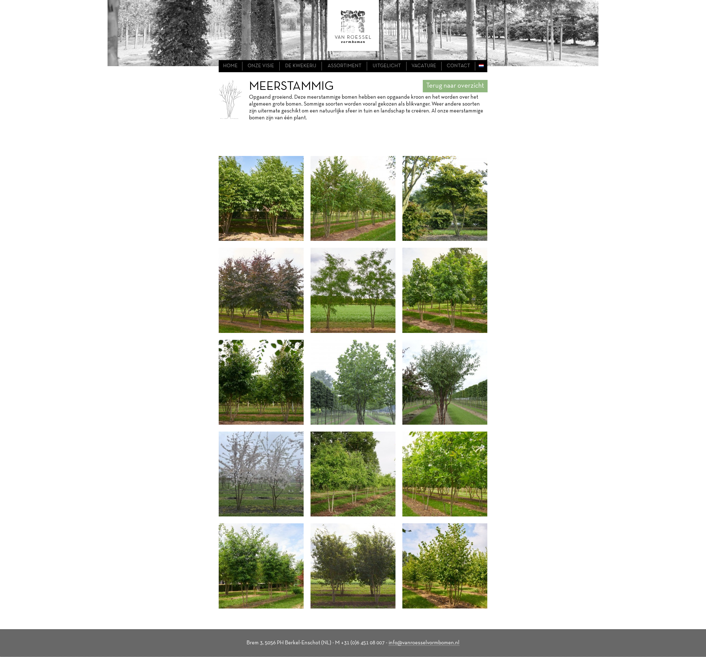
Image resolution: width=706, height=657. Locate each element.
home (230, 66)
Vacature (423, 66)
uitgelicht (387, 66)
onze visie (261, 66)
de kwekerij (300, 66)
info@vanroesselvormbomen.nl (424, 642)
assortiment (345, 66)
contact (458, 66)
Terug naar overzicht (455, 86)
